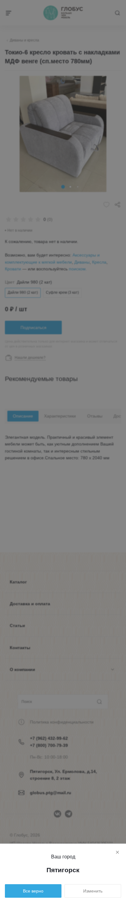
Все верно (33, 890)
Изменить (92, 890)
